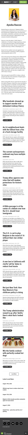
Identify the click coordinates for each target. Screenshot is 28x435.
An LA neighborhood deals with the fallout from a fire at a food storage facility (13, 129)
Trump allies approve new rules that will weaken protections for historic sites (13, 181)
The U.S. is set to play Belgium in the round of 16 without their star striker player (13, 236)
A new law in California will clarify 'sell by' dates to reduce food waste (14, 264)
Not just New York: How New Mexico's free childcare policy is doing (13, 290)
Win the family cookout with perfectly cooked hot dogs (13, 353)
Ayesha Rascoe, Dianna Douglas (9, 358)
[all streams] (26, 433)
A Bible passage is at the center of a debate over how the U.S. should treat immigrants (14, 210)
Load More (14, 374)
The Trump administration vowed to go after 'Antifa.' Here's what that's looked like (13, 314)
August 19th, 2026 (7, 383)
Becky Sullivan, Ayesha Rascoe (8, 243)
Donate (24, 2)
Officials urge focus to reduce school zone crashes (13, 389)
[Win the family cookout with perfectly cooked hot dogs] (13, 342)
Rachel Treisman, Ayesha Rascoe (9, 188)
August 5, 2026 (6, 405)
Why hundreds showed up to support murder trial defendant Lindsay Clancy (13, 103)
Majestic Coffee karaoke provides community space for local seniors (14, 399)
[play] (2, 433)
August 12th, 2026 (7, 394)
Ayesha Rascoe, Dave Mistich (8, 135)
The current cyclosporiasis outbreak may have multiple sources (14, 154)
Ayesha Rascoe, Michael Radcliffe (9, 269)
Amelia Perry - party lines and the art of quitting (12, 410)
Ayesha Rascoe (5, 159)
